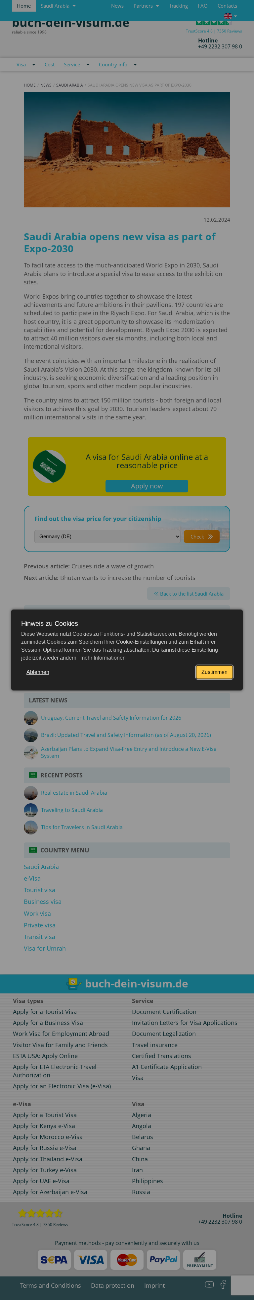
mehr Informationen (102, 658)
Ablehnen (37, 672)
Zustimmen (214, 672)
